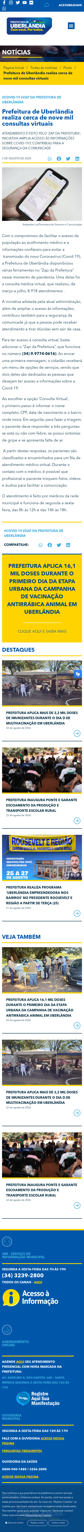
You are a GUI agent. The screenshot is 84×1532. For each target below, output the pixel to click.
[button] (71, 25)
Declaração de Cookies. (38, 1515)
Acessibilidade (70, 5)
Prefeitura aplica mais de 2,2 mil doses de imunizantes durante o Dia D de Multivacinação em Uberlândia (42, 718)
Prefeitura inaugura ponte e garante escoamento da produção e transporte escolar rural (41, 805)
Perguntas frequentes (22, 1451)
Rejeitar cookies (37, 1523)
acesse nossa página (20, 1477)
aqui (38, 1282)
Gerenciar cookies (15, 1523)
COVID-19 (12, 97)
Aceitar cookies (58, 1523)
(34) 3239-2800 (23, 1276)
